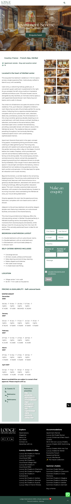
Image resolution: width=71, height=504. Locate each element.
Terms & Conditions (32, 501)
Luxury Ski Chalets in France (29, 454)
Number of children (61, 250)
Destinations (24, 433)
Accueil (25, 16)
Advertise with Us (25, 444)
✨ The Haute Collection (55, 460)
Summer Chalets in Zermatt (56, 485)
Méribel (35, 58)
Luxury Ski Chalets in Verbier (29, 478)
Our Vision (23, 439)
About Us (22, 437)
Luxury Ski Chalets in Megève (30, 471)
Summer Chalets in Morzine (56, 480)
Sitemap (41, 501)
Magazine (22, 435)
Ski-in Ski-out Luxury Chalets (57, 442)
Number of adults (49, 250)
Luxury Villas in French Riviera (30, 485)
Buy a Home (51, 488)
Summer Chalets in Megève (56, 478)
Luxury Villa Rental (53, 457)
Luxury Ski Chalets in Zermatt (30, 480)
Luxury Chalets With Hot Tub (57, 448)
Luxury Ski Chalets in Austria (29, 482)
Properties (32, 16)
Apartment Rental (53, 433)
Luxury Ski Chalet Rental (55, 435)
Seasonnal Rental (52, 455)
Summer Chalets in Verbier (56, 482)
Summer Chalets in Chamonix (57, 471)
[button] (64, 2)
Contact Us (23, 442)
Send (48, 279)
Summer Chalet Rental (54, 469)
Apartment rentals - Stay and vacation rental (20, 63)
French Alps (25, 58)
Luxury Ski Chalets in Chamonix (30, 469)
